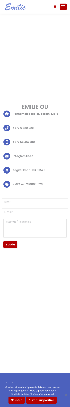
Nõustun (16, 400)
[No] (65, 395)
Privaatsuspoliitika (41, 400)
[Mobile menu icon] (63, 7)
